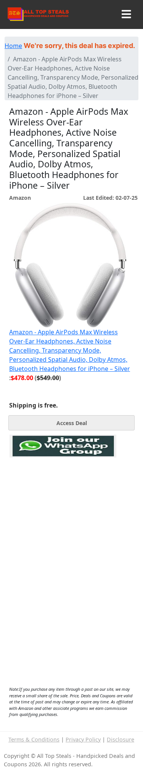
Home (13, 46)
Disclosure (120, 739)
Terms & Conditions (33, 739)
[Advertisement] (63, 492)
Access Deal (71, 423)
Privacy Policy (83, 739)
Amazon (20, 197)
